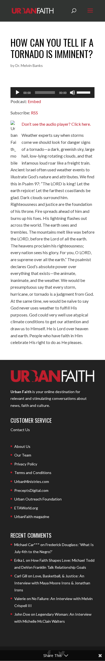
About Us (22, 446)
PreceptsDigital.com (31, 490)
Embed (34, 101)
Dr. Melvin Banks (29, 65)
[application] (52, 92)
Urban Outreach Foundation (38, 499)
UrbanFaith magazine (31, 516)
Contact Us (20, 429)
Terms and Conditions (32, 472)
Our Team (22, 455)
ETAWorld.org (26, 508)
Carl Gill (20, 576)
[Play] (17, 92)
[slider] (84, 92)
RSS (34, 112)
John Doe (22, 614)
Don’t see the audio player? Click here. (56, 124)
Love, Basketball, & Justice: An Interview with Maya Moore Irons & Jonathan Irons (52, 583)
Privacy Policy (25, 464)
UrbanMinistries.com (31, 481)
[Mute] (72, 92)
